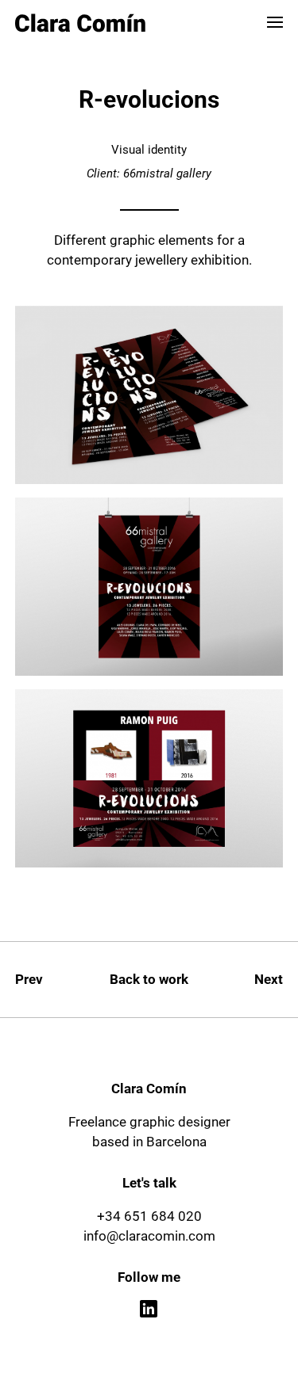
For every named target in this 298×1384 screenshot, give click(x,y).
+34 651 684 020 (149, 1216)
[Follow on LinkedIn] (149, 1309)
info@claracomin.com (149, 1236)
